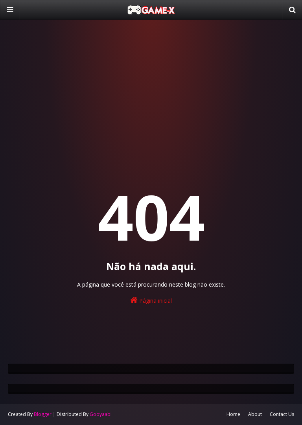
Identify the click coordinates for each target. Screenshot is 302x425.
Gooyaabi (101, 414)
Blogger (43, 414)
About (255, 414)
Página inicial (155, 300)
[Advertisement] (151, 86)
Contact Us (282, 414)
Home (233, 414)
